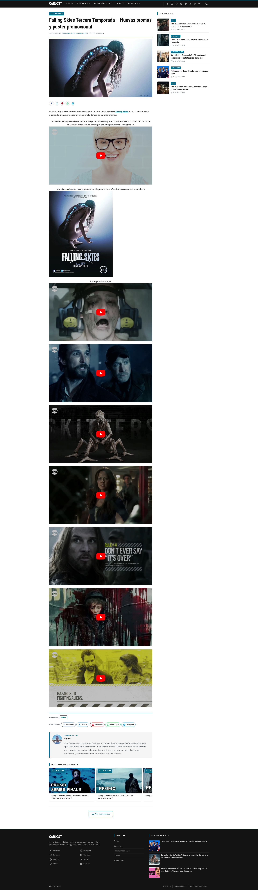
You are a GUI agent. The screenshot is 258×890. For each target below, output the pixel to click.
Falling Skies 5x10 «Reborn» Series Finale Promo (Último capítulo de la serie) (69, 797)
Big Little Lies (177, 52)
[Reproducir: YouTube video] (100, 155)
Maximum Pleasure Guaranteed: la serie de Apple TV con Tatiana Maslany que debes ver (184, 869)
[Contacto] (176, 4)
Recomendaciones (103, 4)
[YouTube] (199, 4)
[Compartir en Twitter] (57, 103)
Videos (120, 4)
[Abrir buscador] (206, 3)
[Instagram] (172, 4)
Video (63, 717)
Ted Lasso (175, 68)
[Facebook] (167, 4)
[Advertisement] (183, 137)
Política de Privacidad (198, 886)
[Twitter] (190, 4)
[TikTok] (195, 4)
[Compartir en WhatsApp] (67, 103)
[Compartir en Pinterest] (62, 103)
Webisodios (134, 4)
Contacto (167, 886)
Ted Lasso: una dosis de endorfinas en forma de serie (184, 841)
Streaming (82, 4)
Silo (173, 20)
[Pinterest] (181, 4)
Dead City (175, 36)
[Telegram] (186, 4)
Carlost (55, 837)
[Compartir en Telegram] (73, 103)
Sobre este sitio (180, 886)
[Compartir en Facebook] (51, 103)
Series (69, 4)
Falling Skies (57, 14)
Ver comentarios (102, 814)
